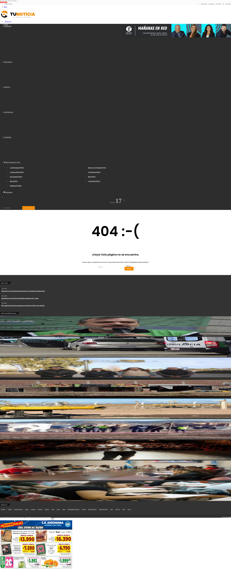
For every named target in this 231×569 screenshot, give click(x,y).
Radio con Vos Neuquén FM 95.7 (97, 167)
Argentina (3, 509)
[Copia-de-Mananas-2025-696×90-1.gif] (177, 37)
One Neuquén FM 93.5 (16, 176)
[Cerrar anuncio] (52, 519)
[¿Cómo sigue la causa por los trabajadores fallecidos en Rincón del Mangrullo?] (115, 409)
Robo (112, 509)
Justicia (58, 509)
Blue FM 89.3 (92, 176)
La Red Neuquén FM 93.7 (17, 167)
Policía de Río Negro (103, 509)
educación (33, 509)
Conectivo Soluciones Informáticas (42, 517)
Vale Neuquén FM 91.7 (94, 172)
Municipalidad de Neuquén (73, 509)
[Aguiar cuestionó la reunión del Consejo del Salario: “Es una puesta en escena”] (115, 326)
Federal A (47, 509)
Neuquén (84, 509)
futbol (53, 509)
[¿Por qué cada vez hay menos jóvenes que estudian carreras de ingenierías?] (115, 491)
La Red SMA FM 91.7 (94, 181)
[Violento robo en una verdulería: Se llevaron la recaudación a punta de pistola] (115, 388)
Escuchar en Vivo (12, 162)
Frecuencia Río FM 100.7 (17, 172)
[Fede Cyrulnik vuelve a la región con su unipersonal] (115, 450)
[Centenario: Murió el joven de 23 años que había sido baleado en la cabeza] (115, 347)
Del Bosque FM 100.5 (16, 186)
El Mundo (7, 137)
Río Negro (117, 509)
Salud (123, 509)
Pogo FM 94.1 (14, 181)
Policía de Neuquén (92, 509)
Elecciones (40, 509)
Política (7, 87)
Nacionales (8, 112)
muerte (63, 509)
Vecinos (129, 509)
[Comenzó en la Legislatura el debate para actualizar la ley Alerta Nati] (115, 470)
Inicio (6, 24)
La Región (7, 26)
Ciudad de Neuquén (18, 509)
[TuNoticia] (18, 18)
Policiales (8, 62)
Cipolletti (10, 509)
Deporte (27, 509)
